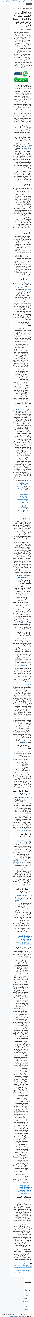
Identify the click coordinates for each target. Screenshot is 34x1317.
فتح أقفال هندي (20, 840)
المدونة (26, 1289)
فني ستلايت (22, 489)
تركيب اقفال (20, 409)
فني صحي (25, 510)
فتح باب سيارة (28, 1260)
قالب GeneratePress (13, 1316)
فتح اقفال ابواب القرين (25, 1187)
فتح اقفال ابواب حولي (26, 1185)
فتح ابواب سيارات (22, 577)
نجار (19, 411)
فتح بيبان (23, 1182)
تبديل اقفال (24, 328)
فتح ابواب (29, 684)
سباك (20, 510)
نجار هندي (17, 859)
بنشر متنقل (25, 491)
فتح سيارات (28, 715)
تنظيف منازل (24, 505)
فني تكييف (22, 484)
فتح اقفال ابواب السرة (25, 1190)
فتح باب (22, 797)
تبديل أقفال (17, 399)
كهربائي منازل (24, 502)
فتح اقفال (25, 507)
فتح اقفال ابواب (24, 148)
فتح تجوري (29, 539)
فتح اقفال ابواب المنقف (25, 944)
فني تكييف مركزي (21, 488)
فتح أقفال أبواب (20, 1066)
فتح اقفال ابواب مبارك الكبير (24, 937)
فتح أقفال (20, 843)
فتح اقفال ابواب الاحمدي (25, 936)
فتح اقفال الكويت (20, 830)
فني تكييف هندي (19, 486)
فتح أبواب (21, 638)
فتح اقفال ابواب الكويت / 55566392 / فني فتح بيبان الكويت (25, 1301)
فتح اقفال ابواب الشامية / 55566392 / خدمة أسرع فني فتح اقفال (23, 1272)
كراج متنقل (25, 492)
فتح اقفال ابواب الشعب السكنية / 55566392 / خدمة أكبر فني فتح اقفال (22, 1267)
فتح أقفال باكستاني (22, 895)
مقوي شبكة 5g (24, 497)
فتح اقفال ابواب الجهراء (25, 1193)
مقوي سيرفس (24, 495)
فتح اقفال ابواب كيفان (26, 939)
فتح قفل (25, 283)
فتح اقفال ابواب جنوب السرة (24, 940)
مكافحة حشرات (23, 494)
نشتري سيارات (24, 483)
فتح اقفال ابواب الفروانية (25, 1191)
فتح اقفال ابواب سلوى (25, 1188)
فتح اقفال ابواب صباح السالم (24, 942)
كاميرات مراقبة (24, 503)
